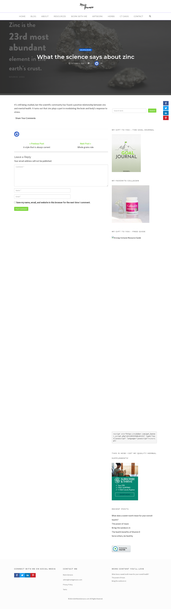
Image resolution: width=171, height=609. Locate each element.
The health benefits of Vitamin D (126, 532)
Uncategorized (85, 50)
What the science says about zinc (85, 56)
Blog (33, 16)
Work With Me (79, 16)
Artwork (97, 16)
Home (22, 16)
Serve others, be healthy (122, 536)
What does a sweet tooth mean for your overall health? (130, 574)
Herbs (111, 16)
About (45, 16)
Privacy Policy (68, 585)
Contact (138, 16)
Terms (65, 589)
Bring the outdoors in (121, 527)
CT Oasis (124, 16)
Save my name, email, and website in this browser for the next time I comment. (53, 202)
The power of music (120, 523)
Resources (60, 16)
